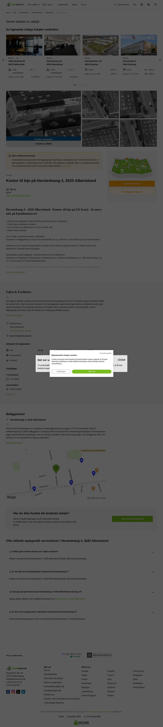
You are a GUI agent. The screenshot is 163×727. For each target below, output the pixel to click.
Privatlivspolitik (105, 353)
